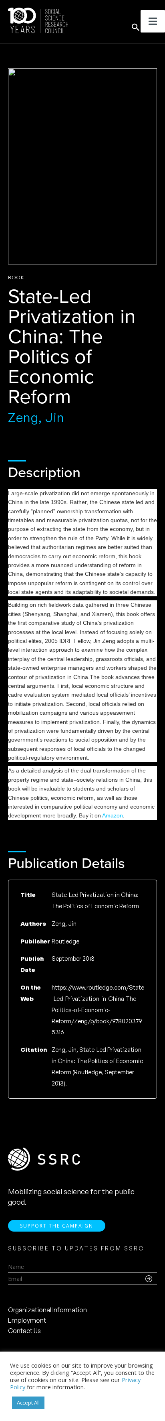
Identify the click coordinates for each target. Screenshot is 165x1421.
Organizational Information (47, 1310)
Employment (27, 1320)
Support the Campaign (56, 1225)
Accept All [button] (28, 1402)
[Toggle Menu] (153, 21)
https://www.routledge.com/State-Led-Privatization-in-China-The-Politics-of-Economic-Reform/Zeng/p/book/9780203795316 (98, 1010)
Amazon (112, 815)
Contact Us (24, 1331)
